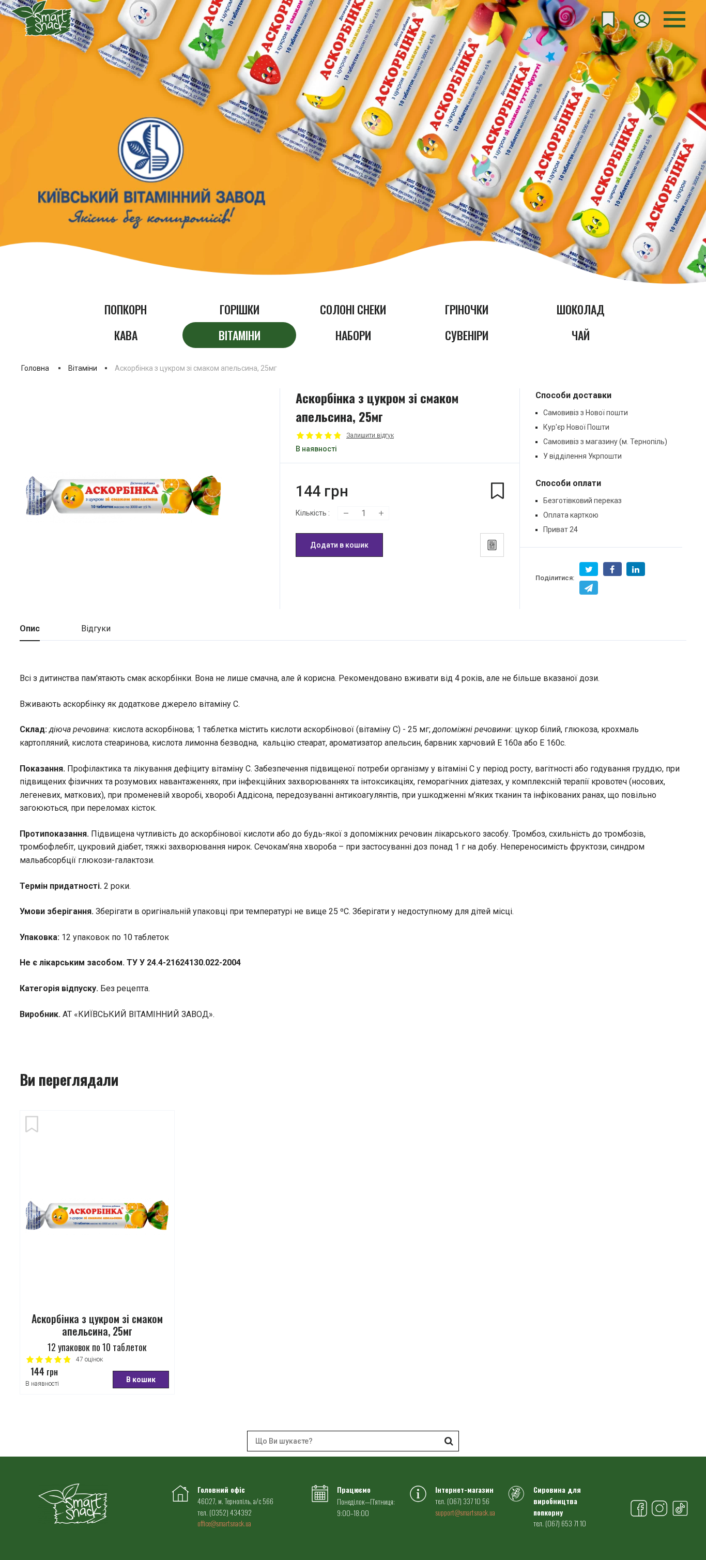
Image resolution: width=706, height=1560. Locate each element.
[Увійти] (642, 19)
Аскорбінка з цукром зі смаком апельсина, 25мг (97, 1325)
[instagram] (659, 1510)
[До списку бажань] (497, 496)
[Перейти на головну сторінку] (41, 18)
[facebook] (639, 1510)
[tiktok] (680, 1510)
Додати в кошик (339, 545)
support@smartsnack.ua (465, 1512)
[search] (448, 1441)
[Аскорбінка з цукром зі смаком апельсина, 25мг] (97, 1214)
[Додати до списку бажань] (31, 1125)
